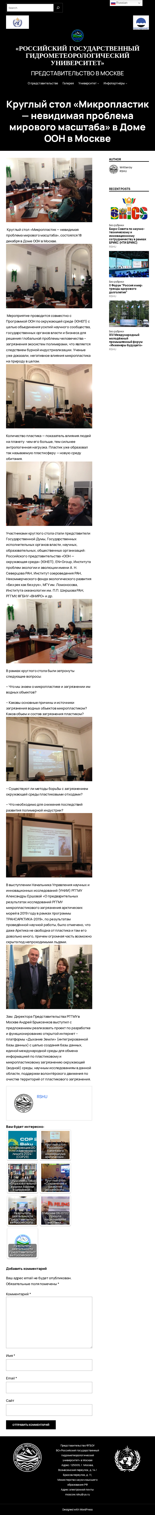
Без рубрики (116, 225)
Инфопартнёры (114, 83)
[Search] (58, 7)
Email (11, 1378)
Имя (10, 1355)
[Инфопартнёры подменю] (126, 83)
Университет (87, 83)
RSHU (112, 246)
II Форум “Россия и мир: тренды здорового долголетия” (126, 289)
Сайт (10, 1400)
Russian (121, 2)
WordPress (86, 1509)
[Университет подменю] (98, 83)
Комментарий (18, 1293)
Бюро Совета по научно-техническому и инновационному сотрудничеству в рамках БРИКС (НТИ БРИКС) (127, 236)
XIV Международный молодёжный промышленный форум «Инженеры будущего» (126, 340)
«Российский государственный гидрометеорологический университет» (78, 55)
